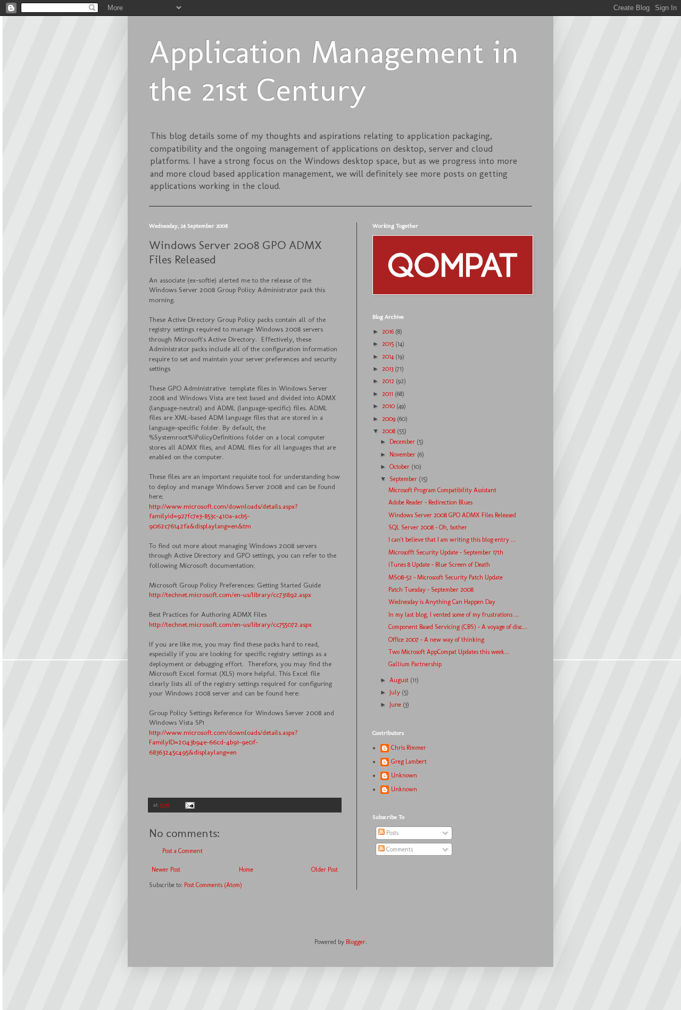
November (403, 454)
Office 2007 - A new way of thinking (436, 639)
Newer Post (166, 869)
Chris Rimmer (408, 747)
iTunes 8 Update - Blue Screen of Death (439, 564)
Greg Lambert (409, 761)
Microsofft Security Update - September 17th (445, 552)
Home (246, 869)
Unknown (404, 775)
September (404, 479)
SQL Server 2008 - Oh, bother (427, 527)
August (399, 680)
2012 (389, 381)
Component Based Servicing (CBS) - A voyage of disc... (457, 627)
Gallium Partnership (415, 664)
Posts (391, 833)
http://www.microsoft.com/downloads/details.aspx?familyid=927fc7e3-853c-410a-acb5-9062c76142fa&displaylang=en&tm (223, 516)
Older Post (324, 869)
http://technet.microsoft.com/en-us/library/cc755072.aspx (231, 624)
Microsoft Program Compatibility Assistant (442, 490)
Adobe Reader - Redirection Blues (430, 502)
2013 (388, 368)
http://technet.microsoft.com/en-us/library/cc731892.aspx (230, 595)
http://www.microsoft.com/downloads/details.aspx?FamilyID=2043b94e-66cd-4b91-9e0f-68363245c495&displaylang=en (223, 742)
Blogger (356, 942)
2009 (389, 419)
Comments (399, 849)
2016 (388, 331)
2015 (388, 343)
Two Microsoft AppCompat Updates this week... (448, 652)
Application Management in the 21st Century (334, 71)
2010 (389, 406)
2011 (388, 394)
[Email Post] (189, 804)
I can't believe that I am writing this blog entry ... (452, 539)
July (395, 692)
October (400, 466)
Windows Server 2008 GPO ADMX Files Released (452, 515)
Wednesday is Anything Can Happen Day (441, 602)
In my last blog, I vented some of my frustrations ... (453, 614)
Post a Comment (182, 851)
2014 (388, 356)
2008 (389, 431)
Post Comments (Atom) (213, 885)
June (396, 704)
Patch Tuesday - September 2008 (431, 589)
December (403, 441)
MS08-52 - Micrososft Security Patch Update (445, 577)
